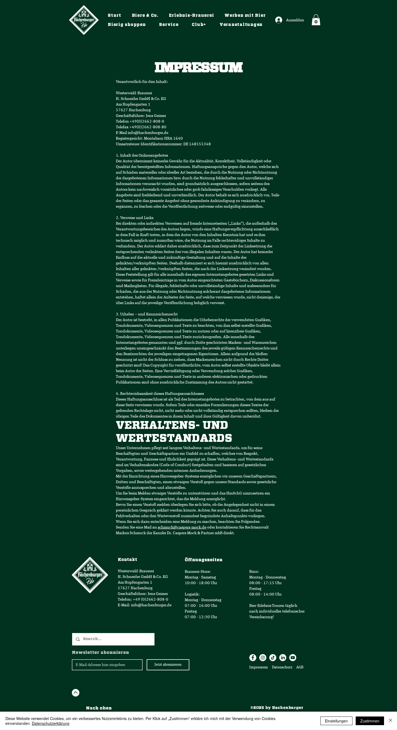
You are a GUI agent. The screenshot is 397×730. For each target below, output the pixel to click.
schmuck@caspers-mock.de (182, 527)
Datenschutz (282, 667)
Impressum (258, 667)
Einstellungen (336, 721)
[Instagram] (262, 657)
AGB (299, 667)
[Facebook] (252, 657)
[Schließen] (390, 721)
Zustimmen (369, 721)
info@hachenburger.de (148, 133)
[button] (316, 19)
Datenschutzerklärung (50, 723)
